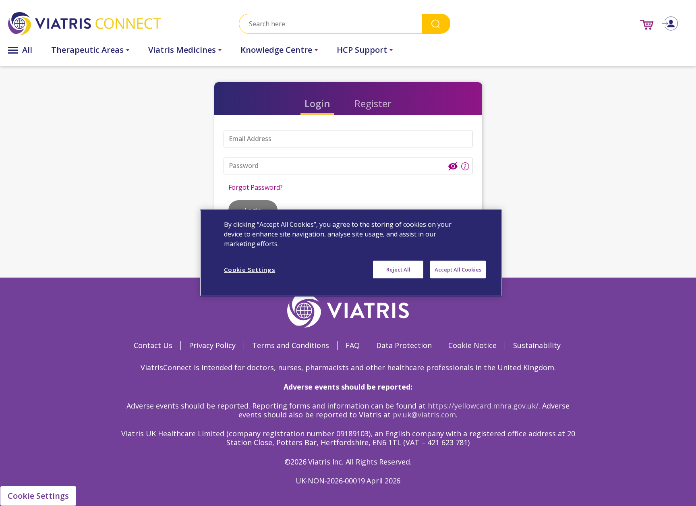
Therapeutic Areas (87, 49)
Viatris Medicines (182, 49)
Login (317, 103)
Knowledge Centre (276, 49)
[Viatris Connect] (111, 23)
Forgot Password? (255, 187)
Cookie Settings (38, 495)
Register (373, 103)
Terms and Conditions (290, 345)
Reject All (398, 269)
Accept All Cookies (458, 269)
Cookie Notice (472, 345)
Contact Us (153, 345)
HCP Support (362, 49)
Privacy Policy (212, 345)
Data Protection (404, 345)
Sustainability (537, 345)
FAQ (353, 345)
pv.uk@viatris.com (424, 414)
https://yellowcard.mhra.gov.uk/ (483, 406)
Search (436, 23)
